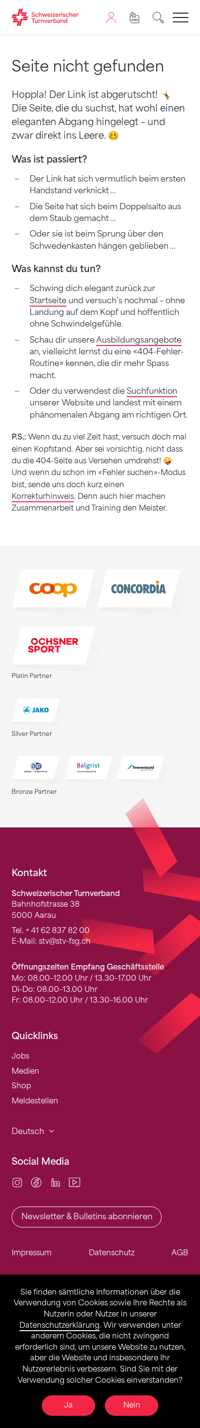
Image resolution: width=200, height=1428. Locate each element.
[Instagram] (17, 1182)
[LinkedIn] (55, 1182)
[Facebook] (36, 1182)
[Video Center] (74, 1182)
